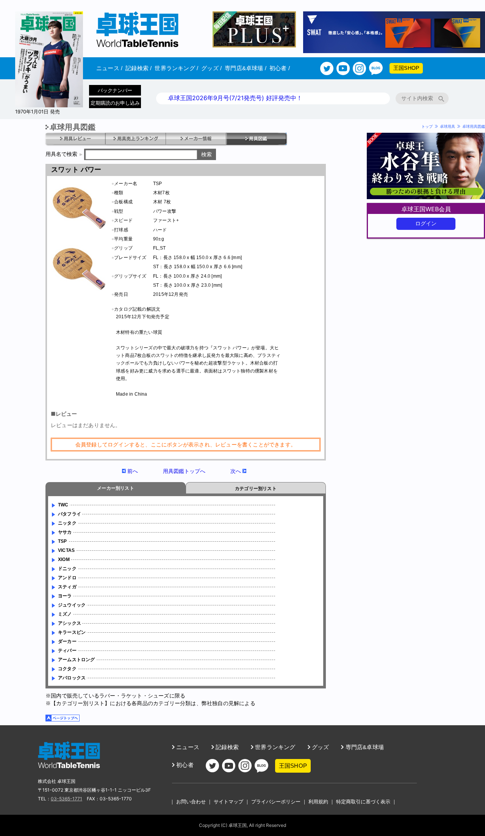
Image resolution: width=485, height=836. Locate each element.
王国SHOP (406, 68)
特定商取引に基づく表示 (363, 801)
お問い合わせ (191, 801)
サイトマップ (228, 801)
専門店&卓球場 (245, 68)
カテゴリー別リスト (256, 488)
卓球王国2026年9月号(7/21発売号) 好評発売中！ (235, 98)
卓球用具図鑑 (473, 126)
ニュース (109, 68)
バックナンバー (115, 90)
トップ (427, 126)
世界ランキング (176, 68)
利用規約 (318, 801)
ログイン (426, 223)
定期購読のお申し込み (115, 103)
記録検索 (138, 68)
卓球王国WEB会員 (426, 209)
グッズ (211, 68)
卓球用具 (447, 126)
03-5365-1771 (66, 798)
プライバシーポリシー (275, 801)
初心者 (279, 68)
